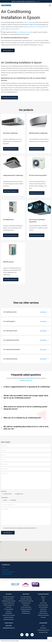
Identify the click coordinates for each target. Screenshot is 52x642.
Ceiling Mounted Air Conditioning (26, 604)
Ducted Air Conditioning (25, 599)
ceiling (24, 26)
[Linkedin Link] (32, 634)
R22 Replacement (26, 613)
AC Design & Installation (8, 596)
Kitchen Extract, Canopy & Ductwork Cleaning (9, 616)
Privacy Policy (43, 609)
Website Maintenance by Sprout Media (10, 640)
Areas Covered (43, 603)
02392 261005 (9, 625)
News (43, 599)
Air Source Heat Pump (26, 607)
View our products (7, 50)
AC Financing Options (9, 599)
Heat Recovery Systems (26, 609)
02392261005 (37, 1)
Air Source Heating (8, 609)
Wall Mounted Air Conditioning (26, 601)
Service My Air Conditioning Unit (9, 97)
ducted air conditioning (29, 22)
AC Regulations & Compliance (9, 601)
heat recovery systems (13, 29)
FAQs (43, 601)
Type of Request (4, 497)
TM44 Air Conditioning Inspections (8, 606)
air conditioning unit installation (25, 32)
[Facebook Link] (21, 634)
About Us (43, 596)
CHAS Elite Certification (43, 615)
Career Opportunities (43, 605)
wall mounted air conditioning (34, 26)
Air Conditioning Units (26, 596)
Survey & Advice (8, 613)
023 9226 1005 (31, 378)
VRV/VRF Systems (26, 611)
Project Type (3, 491)
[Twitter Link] (27, 634)
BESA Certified (43, 611)
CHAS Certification (43, 613)
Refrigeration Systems (8, 619)
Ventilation (8, 611)
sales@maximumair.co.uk (8, 627)
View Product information (10, 148)
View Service (43, 312)
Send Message (7, 532)
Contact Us (43, 617)
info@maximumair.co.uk (26, 380)
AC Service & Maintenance (9, 603)
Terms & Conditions (43, 607)
